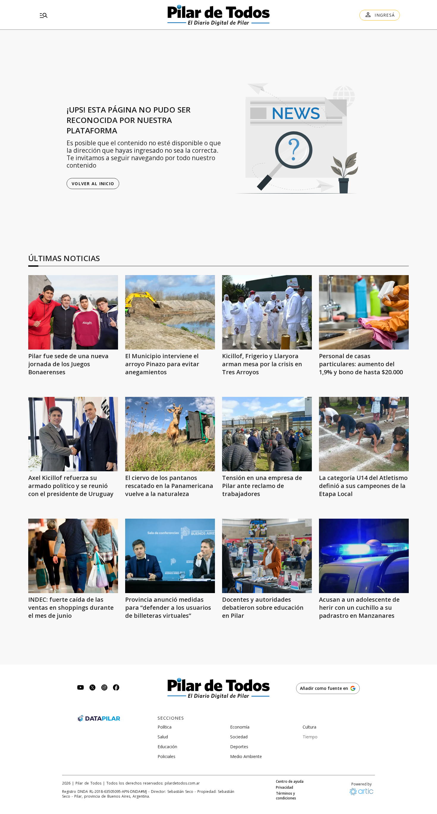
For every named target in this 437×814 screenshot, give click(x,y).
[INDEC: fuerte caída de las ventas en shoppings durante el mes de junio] (73, 556)
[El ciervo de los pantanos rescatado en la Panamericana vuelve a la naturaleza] (170, 434)
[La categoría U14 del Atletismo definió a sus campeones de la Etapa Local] (364, 434)
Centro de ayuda (290, 781)
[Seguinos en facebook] (116, 688)
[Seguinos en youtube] (80, 688)
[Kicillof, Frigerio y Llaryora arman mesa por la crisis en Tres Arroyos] (267, 312)
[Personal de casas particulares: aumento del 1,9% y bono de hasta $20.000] (364, 312)
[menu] (95, 15)
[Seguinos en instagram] (104, 688)
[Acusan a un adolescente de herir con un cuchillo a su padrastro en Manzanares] (364, 556)
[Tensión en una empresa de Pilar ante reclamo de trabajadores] (267, 434)
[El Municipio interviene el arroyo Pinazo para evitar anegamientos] (170, 312)
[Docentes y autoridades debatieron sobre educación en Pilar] (267, 556)
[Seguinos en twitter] (92, 688)
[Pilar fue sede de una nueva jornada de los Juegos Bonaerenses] (73, 312)
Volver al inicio (93, 183)
